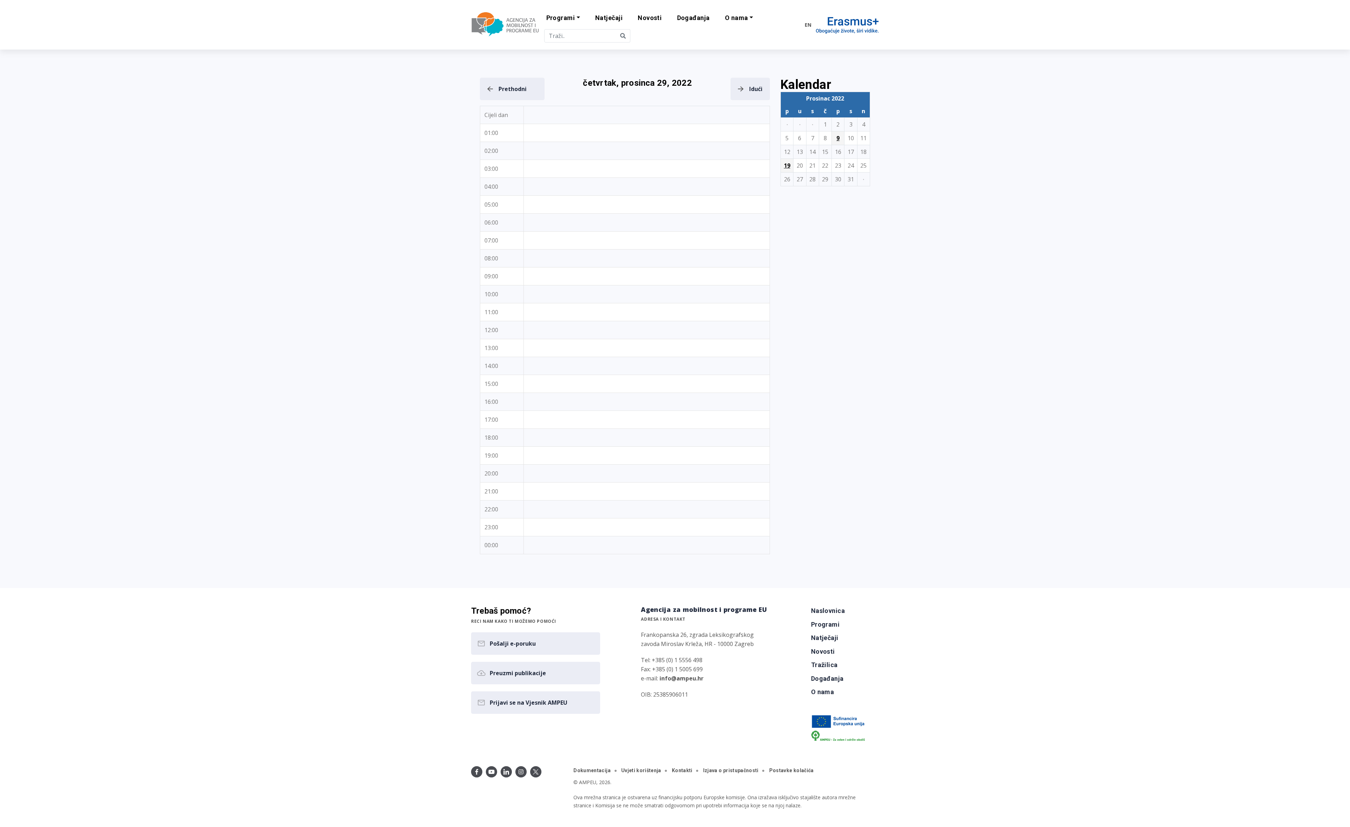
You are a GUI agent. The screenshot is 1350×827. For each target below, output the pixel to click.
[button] (563, 18)
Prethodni (513, 89)
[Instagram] (521, 771)
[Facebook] (476, 771)
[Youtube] (491, 771)
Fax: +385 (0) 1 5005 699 (672, 669)
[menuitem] (608, 18)
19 (787, 165)
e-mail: (672, 678)
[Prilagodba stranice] (784, 25)
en (808, 24)
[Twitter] (535, 771)
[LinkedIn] (506, 771)
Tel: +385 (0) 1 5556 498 (671, 660)
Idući (756, 89)
